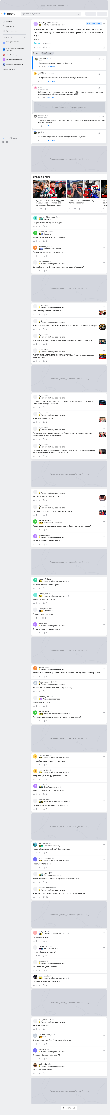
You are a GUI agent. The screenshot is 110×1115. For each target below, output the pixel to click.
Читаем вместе (50, 949)
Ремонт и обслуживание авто (53, 25)
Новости (47, 234)
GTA (44, 1037)
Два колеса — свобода (53, 523)
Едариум (47, 611)
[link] (49, 196)
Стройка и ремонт (51, 787)
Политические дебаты (53, 249)
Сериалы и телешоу (52, 846)
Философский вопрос (51, 699)
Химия (46, 219)
